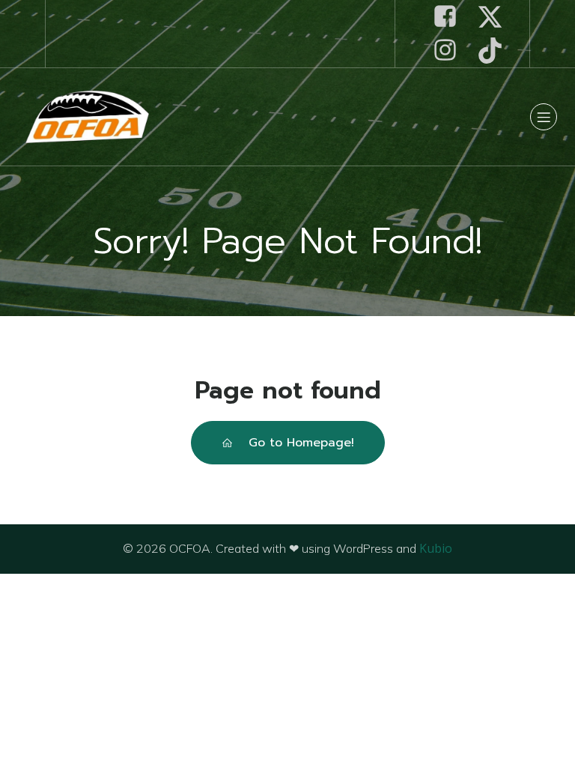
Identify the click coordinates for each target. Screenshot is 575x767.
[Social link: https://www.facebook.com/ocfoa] (450, 17)
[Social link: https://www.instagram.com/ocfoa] (450, 50)
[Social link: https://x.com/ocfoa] (495, 17)
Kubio (435, 548)
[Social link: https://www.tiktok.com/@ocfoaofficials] (495, 50)
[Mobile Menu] (543, 116)
